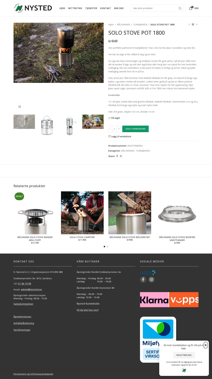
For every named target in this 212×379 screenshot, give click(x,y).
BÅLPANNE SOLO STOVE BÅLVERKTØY (130, 237)
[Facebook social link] (117, 156)
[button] (17, 125)
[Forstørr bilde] (20, 107)
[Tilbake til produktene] (193, 24)
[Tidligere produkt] (189, 24)
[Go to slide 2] (107, 246)
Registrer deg (184, 355)
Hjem (111, 24)
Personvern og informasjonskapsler (33, 373)
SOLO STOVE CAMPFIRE (82, 237)
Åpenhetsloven (22, 316)
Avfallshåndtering (24, 323)
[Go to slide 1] (104, 246)
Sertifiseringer (22, 330)
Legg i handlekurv (135, 128)
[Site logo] (33, 7)
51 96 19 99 (24, 283)
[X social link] (121, 156)
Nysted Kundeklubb (88, 303)
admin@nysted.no (31, 289)
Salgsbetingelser (23, 304)
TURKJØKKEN (140, 24)
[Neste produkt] (196, 24)
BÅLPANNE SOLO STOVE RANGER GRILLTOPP (34, 239)
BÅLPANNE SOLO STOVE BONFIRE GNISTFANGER (177, 239)
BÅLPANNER (123, 24)
